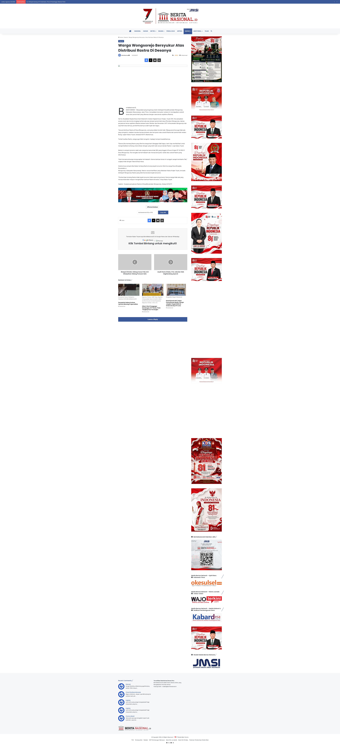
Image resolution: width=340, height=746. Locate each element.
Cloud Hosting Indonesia (133, 692)
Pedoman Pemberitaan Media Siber (199, 740)
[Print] (159, 60)
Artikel (179, 31)
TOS (132, 740)
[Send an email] (129, 55)
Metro (152, 31)
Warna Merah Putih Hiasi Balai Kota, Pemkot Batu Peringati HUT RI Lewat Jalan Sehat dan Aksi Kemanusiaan (56, 1)
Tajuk (207, 31)
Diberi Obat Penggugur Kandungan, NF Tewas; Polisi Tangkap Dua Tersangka (151, 307)
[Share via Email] (155, 60)
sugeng (128, 700)
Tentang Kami (138, 740)
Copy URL (163, 212)
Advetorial (197, 31)
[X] (150, 60)
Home (121, 37)
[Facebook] (146, 60)
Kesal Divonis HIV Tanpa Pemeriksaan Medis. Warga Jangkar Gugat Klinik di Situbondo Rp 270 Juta (175, 303)
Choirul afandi (130, 716)
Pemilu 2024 (170, 31)
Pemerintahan (153, 207)
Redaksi (146, 740)
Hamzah (128, 684)
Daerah (187, 31)
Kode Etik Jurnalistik (171, 740)
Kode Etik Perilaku (183, 740)
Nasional (137, 31)
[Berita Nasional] (170, 16)
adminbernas (124, 55)
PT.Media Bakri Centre (182, 737)
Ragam (160, 31)
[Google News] (148, 240)
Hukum (145, 31)
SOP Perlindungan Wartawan (157, 740)
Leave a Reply (153, 319)
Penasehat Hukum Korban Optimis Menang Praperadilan (128, 303)
